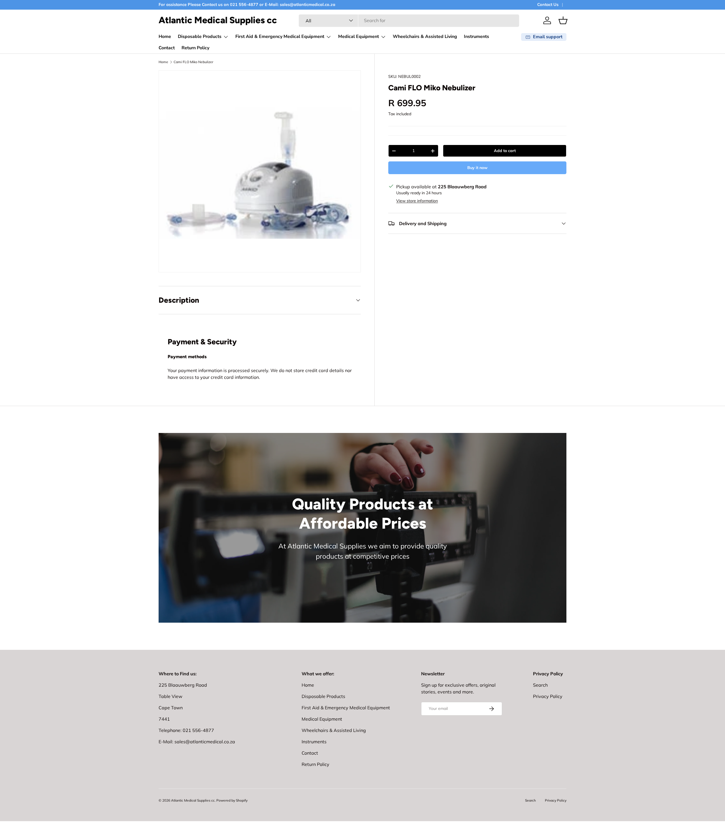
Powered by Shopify (232, 800)
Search (540, 685)
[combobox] (409, 20)
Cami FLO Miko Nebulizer (193, 62)
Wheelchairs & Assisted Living (425, 36)
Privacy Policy (547, 696)
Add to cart (505, 150)
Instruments (476, 36)
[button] (563, 20)
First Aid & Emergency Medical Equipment (279, 36)
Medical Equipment (358, 36)
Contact (167, 48)
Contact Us (547, 4)
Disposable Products (199, 36)
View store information (417, 200)
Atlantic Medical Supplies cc (193, 800)
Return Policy (195, 48)
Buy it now (477, 167)
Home (165, 36)
